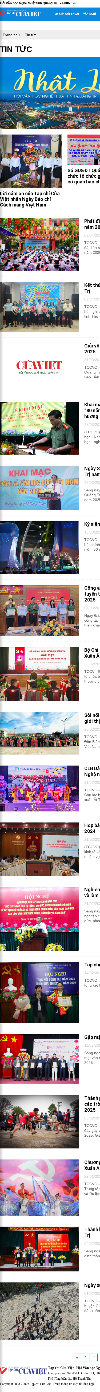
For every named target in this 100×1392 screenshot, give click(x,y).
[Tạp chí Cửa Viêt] (20, 15)
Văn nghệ (89, 14)
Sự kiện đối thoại (66, 14)
